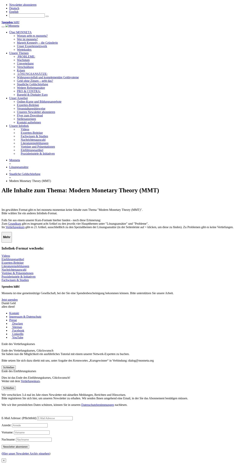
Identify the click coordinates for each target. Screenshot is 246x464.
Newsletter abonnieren (23, 4)
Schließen (8, 367)
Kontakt (14, 313)
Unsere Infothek (19, 125)
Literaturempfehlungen (15, 266)
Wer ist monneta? (27, 39)
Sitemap (17, 327)
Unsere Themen (19, 53)
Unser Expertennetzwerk (32, 46)
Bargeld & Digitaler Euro (32, 94)
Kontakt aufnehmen (29, 122)
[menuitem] (14, 8)
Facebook (18, 330)
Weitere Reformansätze (31, 87)
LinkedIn (17, 334)
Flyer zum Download (30, 115)
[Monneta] (12, 25)
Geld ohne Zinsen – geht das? (35, 80)
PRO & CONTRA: (29, 91)
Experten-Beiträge (28, 105)
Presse (13, 320)
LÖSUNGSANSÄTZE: (32, 73)
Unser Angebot (18, 98)
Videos (6, 255)
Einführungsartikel (13, 259)
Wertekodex (24, 49)
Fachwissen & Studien (15, 280)
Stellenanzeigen (26, 119)
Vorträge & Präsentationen (17, 273)
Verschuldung (25, 67)
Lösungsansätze (18, 167)
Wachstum (23, 60)
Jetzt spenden (10, 299)
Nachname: (8, 439)
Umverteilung (25, 63)
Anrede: (6, 425)
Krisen (21, 70)
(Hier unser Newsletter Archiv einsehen (25, 453)
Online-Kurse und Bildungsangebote (39, 101)
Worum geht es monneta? (32, 35)
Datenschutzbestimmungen (97, 404)
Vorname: (7, 432)
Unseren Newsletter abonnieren (36, 112)
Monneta (14, 160)
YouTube (17, 337)
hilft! (10, 22)
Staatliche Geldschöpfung (32, 84)
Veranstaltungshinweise (31, 108)
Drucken (17, 323)
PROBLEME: (26, 56)
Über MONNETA (20, 32)
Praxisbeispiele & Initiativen (19, 276)
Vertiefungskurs (15, 227)
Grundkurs (14, 223)
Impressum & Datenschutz (25, 316)
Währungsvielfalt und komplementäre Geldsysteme (48, 77)
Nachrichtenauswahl (14, 269)
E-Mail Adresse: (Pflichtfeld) (19, 418)
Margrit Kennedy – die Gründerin (37, 42)
